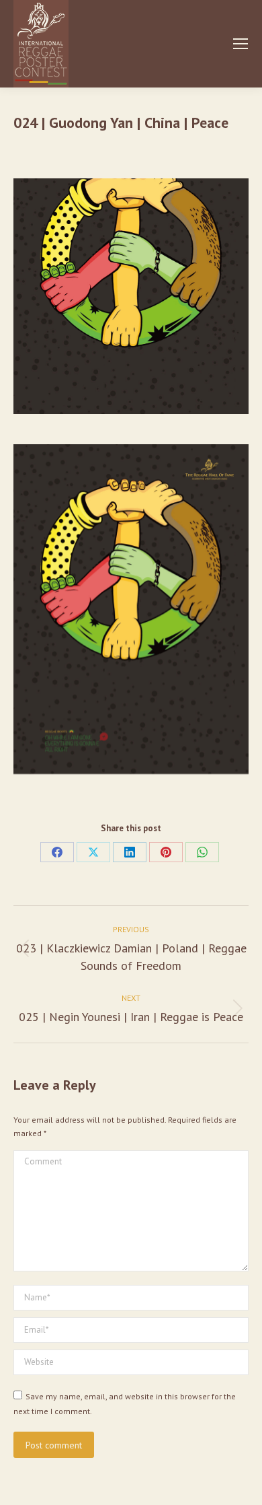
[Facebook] (57, 852)
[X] (93, 852)
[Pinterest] (166, 852)
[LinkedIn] (129, 852)
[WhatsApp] (202, 852)
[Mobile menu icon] (240, 44)
